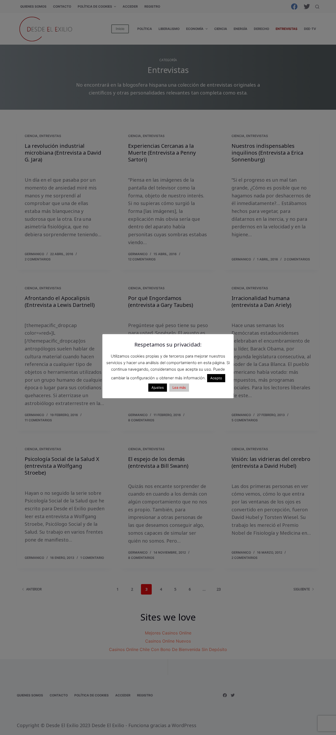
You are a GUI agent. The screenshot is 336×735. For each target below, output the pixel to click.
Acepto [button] (216, 378)
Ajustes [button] (157, 387)
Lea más (179, 387)
